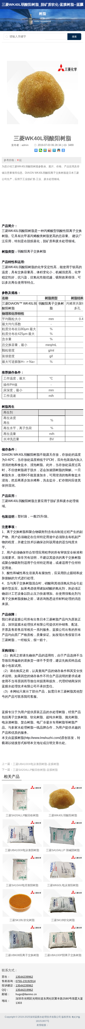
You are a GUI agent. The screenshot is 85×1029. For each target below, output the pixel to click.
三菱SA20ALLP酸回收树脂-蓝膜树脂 (35, 769)
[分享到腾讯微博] (54, 150)
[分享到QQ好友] (58, 150)
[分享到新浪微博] (49, 150)
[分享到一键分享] (63, 150)
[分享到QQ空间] (45, 150)
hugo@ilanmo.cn (26, 994)
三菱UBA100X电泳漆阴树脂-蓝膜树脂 (36, 764)
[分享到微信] (40, 150)
